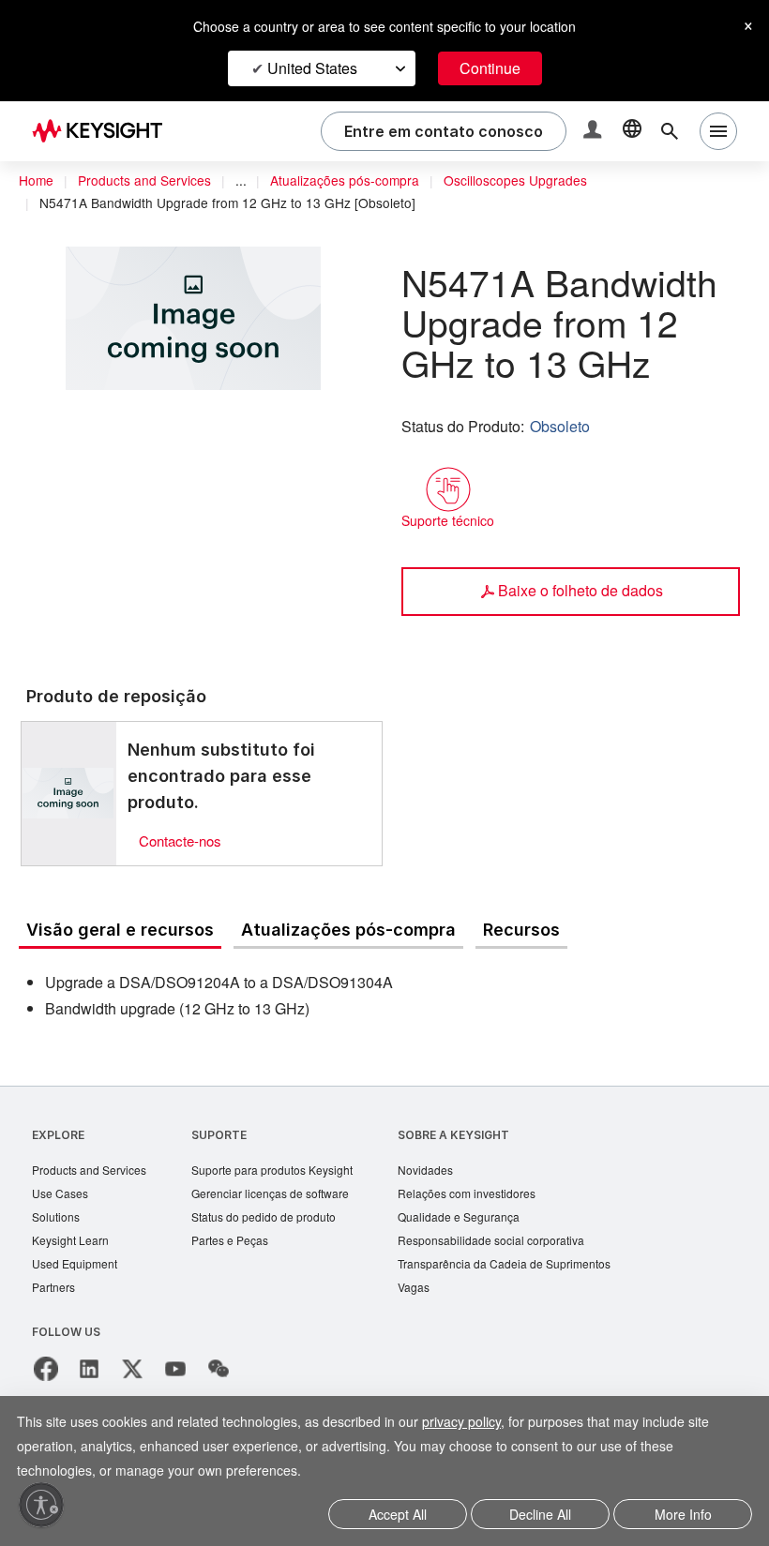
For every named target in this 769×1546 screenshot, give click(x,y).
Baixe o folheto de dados (580, 589)
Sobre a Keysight (475, 1136)
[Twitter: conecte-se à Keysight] (132, 1375)
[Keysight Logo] (104, 131)
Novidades (449, 1171)
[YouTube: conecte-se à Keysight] (175, 1375)
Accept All (398, 1515)
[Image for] (68, 793)
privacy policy (487, 1424)
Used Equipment (77, 1269)
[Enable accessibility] (41, 1504)
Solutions (57, 1220)
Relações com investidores (493, 1196)
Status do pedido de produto (279, 1220)
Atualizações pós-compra (358, 180)
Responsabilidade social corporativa (519, 1245)
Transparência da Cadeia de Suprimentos (531, 1269)
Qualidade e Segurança (482, 1220)
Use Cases (61, 1196)
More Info (683, 1515)
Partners (54, 1293)
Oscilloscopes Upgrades (537, 180)
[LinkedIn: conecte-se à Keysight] (89, 1375)
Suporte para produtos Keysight (287, 1171)
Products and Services (150, 180)
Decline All (540, 1515)
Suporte (227, 1136)
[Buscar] (669, 131)
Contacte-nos (185, 840)
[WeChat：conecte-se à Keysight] (218, 1375)
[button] (594, 132)
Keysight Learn (72, 1245)
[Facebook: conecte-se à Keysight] (46, 1375)
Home (36, 180)
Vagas (436, 1293)
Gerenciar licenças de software (284, 1196)
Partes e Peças (240, 1245)
